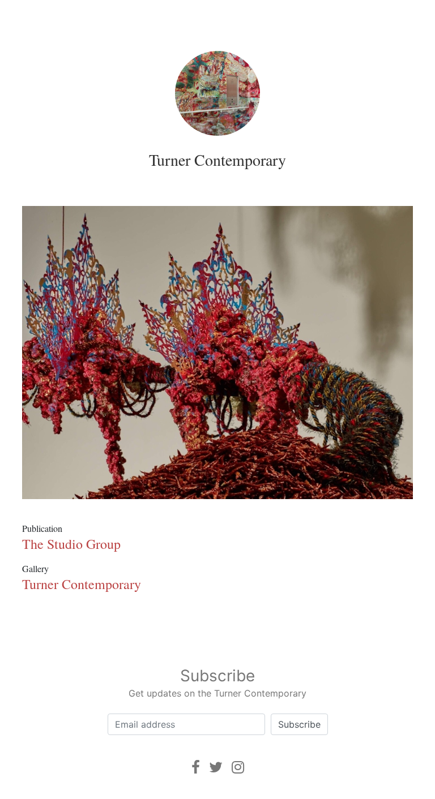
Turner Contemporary (217, 159)
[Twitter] (215, 767)
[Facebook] (195, 767)
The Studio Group (71, 544)
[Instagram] (238, 767)
